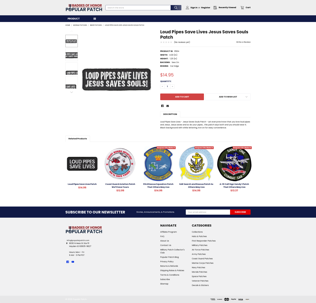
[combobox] (143, 7)
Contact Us (165, 245)
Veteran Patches (200, 280)
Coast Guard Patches (202, 258)
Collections (197, 231)
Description (170, 114)
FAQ (162, 236)
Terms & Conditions (169, 274)
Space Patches (199, 276)
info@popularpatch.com (78, 240)
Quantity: (165, 81)
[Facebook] (162, 106)
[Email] (167, 106)
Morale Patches (199, 272)
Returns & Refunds (169, 266)
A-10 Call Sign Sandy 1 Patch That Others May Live (234, 185)
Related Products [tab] (78, 138)
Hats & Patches (199, 236)
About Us (164, 240)
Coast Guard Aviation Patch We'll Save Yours (120, 185)
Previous (71, 31)
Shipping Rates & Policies (172, 270)
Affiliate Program (168, 231)
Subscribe (165, 279)
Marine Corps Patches (202, 263)
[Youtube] (73, 262)
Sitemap (164, 283)
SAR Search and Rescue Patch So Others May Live (196, 185)
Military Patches (199, 245)
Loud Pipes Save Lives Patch (82, 184)
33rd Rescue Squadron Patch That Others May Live (158, 185)
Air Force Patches (200, 249)
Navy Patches (198, 267)
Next (71, 92)
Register (205, 7)
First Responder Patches (204, 240)
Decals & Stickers (200, 285)
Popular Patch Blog (169, 257)
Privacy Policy (167, 261)
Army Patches (199, 254)
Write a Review (243, 42)
